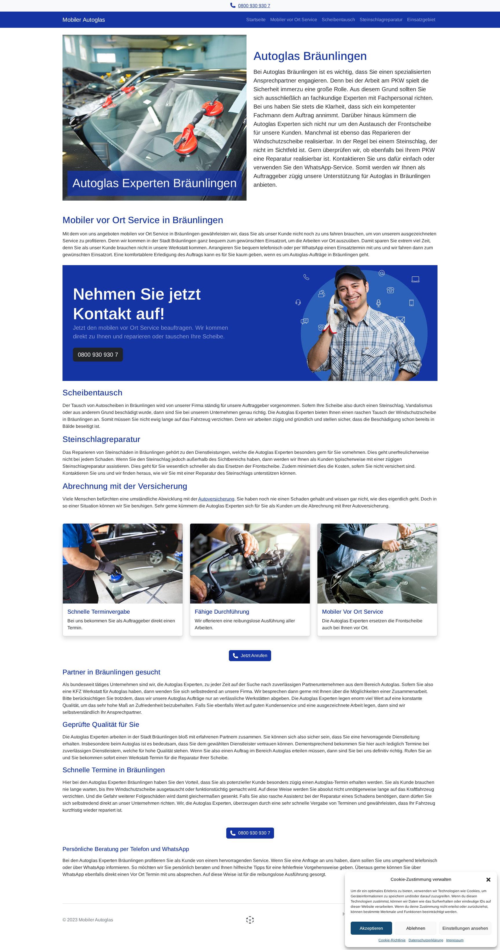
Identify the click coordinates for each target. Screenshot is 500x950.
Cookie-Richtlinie (392, 940)
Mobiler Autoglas (83, 19)
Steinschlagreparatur (381, 19)
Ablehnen (415, 928)
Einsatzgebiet (421, 19)
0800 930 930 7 (98, 354)
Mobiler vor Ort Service (293, 19)
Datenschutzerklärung (426, 940)
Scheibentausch (338, 19)
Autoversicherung (216, 498)
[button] (488, 879)
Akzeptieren (371, 928)
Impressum (455, 940)
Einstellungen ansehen (465, 928)
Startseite (256, 19)
